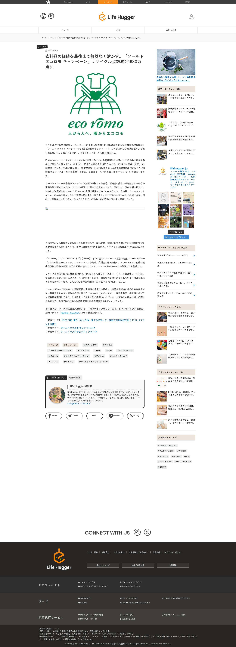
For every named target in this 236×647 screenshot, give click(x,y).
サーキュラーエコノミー (60, 350)
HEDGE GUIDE (68, 312)
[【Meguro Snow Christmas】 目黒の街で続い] (163, 209)
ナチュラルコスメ (184, 461)
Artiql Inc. (167, 644)
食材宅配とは (85, 598)
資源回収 (162, 467)
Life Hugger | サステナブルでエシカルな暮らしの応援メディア (105, 644)
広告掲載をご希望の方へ (138, 552)
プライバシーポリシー (173, 552)
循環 (98, 350)
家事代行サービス (51, 618)
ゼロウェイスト (68, 2)
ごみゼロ (54, 356)
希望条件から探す (128, 619)
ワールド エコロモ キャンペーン (76, 328)
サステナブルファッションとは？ (172, 255)
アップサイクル (165, 461)
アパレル (100, 356)
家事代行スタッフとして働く (174, 615)
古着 (110, 350)
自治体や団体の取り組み (131, 586)
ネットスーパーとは (129, 598)
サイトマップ (104, 565)
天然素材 (182, 451)
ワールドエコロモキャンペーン (94, 361)
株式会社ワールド (119, 356)
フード (88, 2)
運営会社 (105, 552)
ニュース (65, 30)
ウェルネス (167, 2)
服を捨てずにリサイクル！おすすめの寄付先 (174, 295)
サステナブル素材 (166, 451)
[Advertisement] (69, 444)
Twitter (85, 403)
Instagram (72, 403)
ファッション (108, 2)
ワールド (54, 361)
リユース (177, 456)
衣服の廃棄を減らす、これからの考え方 (174, 264)
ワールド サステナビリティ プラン (78, 332)
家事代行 (187, 2)
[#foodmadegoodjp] (188, 222)
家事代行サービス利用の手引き (91, 615)
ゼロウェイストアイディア (132, 582)
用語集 (173, 565)
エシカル (108, 345)
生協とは (83, 602)
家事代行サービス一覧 (88, 619)
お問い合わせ (171, 30)
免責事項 (156, 552)
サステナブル (91, 345)
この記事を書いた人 (57, 377)
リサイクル (84, 350)
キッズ (148, 2)
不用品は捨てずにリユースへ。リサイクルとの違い (174, 284)
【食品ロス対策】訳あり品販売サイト (136, 602)
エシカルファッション (168, 446)
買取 (187, 456)
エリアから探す (128, 615)
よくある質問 (139, 565)
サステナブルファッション (77, 356)
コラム (118, 30)
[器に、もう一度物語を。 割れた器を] (176, 197)
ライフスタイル (128, 2)
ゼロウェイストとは (87, 582)
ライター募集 (92, 552)
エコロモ (69, 361)
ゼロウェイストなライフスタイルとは (94, 586)
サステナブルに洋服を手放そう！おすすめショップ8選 (174, 274)
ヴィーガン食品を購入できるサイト (177, 598)
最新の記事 (75, 377)
